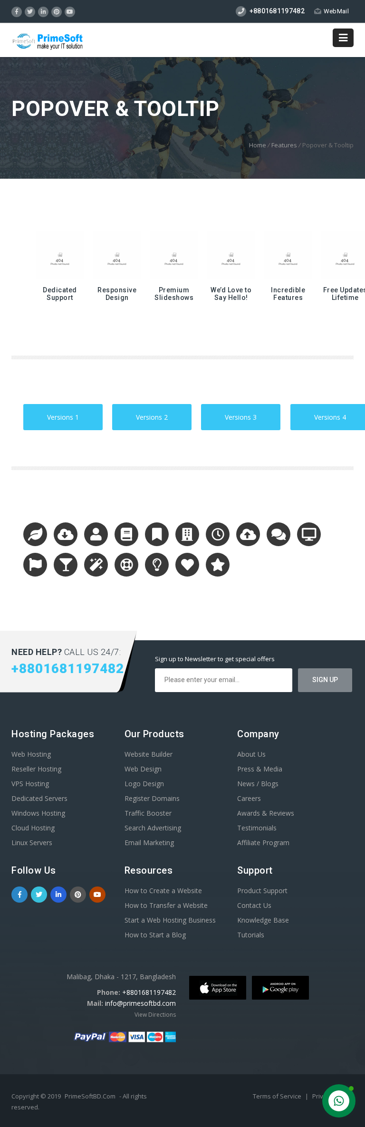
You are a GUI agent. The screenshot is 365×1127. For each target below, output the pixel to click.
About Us (251, 754)
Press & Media (259, 768)
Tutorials (250, 934)
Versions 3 (235, 413)
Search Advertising (153, 827)
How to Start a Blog (155, 934)
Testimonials (257, 827)
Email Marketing (149, 842)
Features (284, 145)
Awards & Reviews (265, 813)
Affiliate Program (263, 842)
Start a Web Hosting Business (170, 920)
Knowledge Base (263, 920)
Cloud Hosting (33, 827)
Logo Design (144, 783)
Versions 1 (58, 413)
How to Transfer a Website (166, 905)
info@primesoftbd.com (140, 1003)
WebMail (336, 11)
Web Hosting (31, 754)
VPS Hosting (30, 783)
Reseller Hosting (36, 768)
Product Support (262, 890)
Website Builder (149, 754)
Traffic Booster (148, 813)
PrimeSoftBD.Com (90, 1096)
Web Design (143, 768)
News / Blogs (258, 783)
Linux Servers (31, 842)
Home (257, 145)
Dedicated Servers (39, 798)
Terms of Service (278, 1096)
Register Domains (152, 798)
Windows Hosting (38, 813)
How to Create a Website (163, 890)
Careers (249, 798)
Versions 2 (147, 413)
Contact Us (254, 905)
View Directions (155, 1015)
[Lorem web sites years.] (38, 536)
